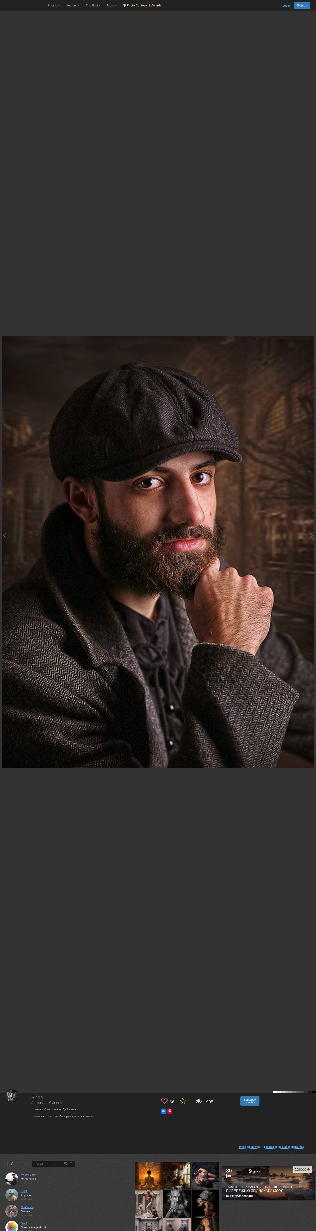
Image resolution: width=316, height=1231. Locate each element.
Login (286, 5)
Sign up (302, 5)
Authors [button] (72, 5)
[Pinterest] (169, 1111)
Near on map (46, 1164)
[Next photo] (311, 535)
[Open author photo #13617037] (149, 1203)
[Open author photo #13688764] (177, 1175)
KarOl (24, 1191)
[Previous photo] (4, 535)
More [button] (111, 5)
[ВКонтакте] (163, 1111)
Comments (19, 1164)
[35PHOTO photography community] (23, 5)
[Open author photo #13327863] (205, 1203)
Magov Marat (28, 1175)
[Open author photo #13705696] (149, 1175)
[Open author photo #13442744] (177, 1203)
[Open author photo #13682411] (205, 1175)
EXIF (68, 1164)
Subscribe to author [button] (250, 1101)
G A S (24, 1223)
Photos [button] (53, 5)
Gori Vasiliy (27, 1207)
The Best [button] (92, 5)
